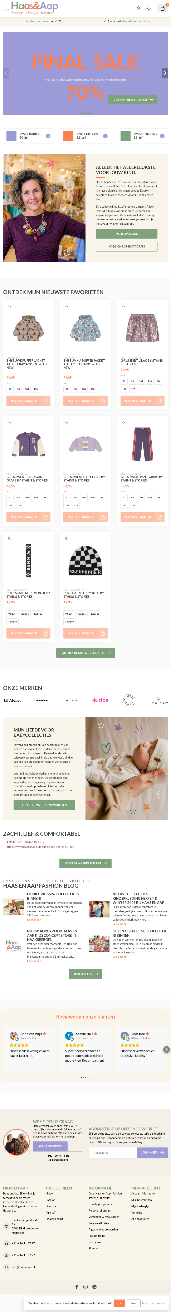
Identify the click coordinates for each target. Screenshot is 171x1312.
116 (158, 381)
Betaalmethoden (99, 1223)
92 (10, 389)
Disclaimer (95, 1242)
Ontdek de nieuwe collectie (83, 653)
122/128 (38, 613)
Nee (133, 1303)
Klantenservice (50, 1146)
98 (18, 389)
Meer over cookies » (153, 1303)
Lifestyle (51, 1206)
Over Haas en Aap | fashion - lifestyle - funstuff (106, 1195)
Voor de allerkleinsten (83, 863)
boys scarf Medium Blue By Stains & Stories (28, 594)
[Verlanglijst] (149, 8)
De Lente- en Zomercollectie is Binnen (140, 933)
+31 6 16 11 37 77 (23, 1243)
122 (124, 389)
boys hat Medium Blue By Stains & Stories (83, 594)
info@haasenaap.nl (23, 1267)
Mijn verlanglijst (140, 1206)
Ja (119, 1303)
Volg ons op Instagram (127, 246)
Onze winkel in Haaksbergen (58, 1158)
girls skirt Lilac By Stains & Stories (142, 362)
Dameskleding (54, 1218)
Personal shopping (100, 1210)
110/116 (24, 613)
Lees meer (34, 919)
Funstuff (51, 1212)
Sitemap (94, 1248)
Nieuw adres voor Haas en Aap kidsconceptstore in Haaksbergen (52, 935)
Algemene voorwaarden (103, 1229)
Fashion (50, 1200)
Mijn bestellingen (141, 1200)
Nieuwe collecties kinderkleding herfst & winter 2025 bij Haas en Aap (138, 898)
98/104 (11, 613)
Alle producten (140, 1218)
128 (133, 389)
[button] (4, 1049)
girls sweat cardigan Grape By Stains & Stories (27, 478)
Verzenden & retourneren (104, 1216)
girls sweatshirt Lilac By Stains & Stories (84, 478)
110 (36, 389)
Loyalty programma (101, 1204)
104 (27, 389)
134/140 (12, 621)
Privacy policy (97, 1235)
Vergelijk (136, 1212)
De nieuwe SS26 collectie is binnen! (53, 896)
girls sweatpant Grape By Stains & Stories (142, 478)
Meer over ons (127, 233)
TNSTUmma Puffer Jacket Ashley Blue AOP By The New (84, 364)
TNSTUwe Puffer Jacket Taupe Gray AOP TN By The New (27, 364)
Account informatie (143, 1193)
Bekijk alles (83, 974)
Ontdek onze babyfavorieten (44, 805)
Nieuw (49, 1193)
